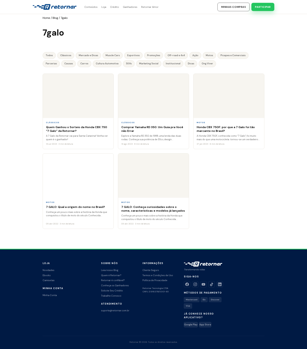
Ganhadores (130, 7)
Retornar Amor (149, 7)
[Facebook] (187, 284)
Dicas (191, 63)
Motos (209, 55)
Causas (68, 63)
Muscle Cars (113, 55)
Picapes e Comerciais (233, 55)
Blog (55, 18)
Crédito (114, 7)
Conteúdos (91, 7)
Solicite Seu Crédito (112, 290)
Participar (263, 7)
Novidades (48, 270)
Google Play (191, 324)
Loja (103, 7)
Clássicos (65, 55)
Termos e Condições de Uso (157, 275)
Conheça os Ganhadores (115, 285)
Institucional (173, 63)
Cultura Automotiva (107, 63)
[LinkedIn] (220, 284)
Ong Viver (207, 63)
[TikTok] (211, 284)
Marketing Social (148, 63)
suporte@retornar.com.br (115, 310)
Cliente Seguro (150, 270)
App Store (205, 324)
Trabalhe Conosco (111, 295)
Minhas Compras (233, 7)
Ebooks (47, 275)
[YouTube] (203, 284)
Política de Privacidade (154, 280)
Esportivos (133, 55)
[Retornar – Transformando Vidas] (55, 6)
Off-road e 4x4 (176, 55)
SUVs (129, 63)
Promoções (153, 55)
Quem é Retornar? (111, 275)
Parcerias (51, 63)
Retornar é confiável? (113, 280)
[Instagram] (195, 284)
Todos (49, 55)
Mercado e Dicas (88, 55)
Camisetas (49, 280)
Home (46, 18)
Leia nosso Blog (109, 270)
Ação (195, 55)
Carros (84, 63)
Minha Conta (50, 295)
